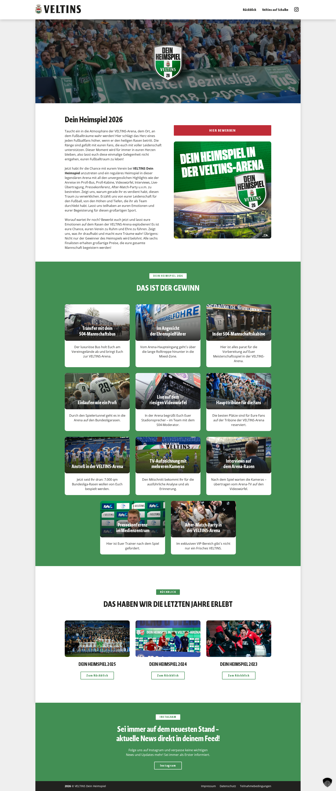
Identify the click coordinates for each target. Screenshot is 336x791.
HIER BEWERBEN (222, 130)
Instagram (168, 765)
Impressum (208, 786)
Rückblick (249, 10)
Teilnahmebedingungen (255, 786)
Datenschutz (228, 786)
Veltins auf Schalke (275, 10)
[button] (327, 782)
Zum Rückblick (97, 675)
